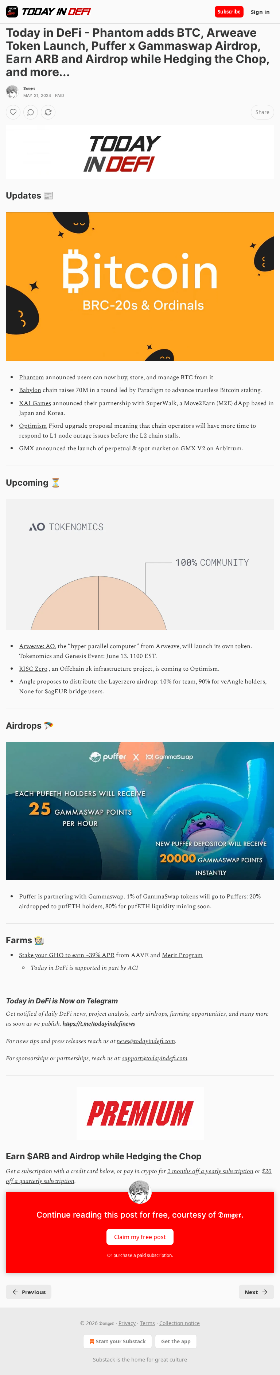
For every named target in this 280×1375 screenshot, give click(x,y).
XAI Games (35, 403)
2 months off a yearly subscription (210, 1171)
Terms (147, 1323)
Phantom (31, 377)
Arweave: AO (37, 646)
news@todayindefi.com (146, 1041)
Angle (27, 681)
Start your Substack (121, 1341)
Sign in (260, 11)
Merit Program (182, 955)
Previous (34, 1292)
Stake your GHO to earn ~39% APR (66, 955)
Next (251, 1292)
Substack (104, 1359)
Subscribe (229, 11)
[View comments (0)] (30, 112)
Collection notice (179, 1323)
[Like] (13, 112)
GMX (26, 448)
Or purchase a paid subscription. (140, 1255)
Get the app (176, 1341)
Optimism (33, 426)
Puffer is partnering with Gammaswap (71, 896)
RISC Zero (33, 669)
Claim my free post (140, 1237)
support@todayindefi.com (154, 1058)
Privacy (127, 1323)
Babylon (30, 390)
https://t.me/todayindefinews (99, 1024)
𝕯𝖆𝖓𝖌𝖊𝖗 (29, 88)
